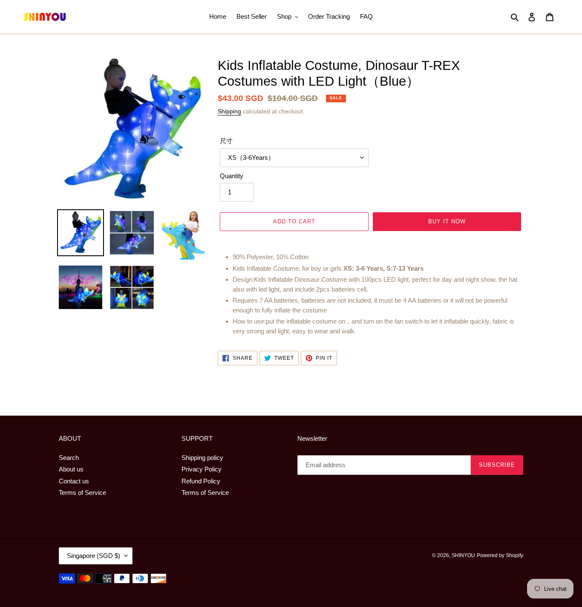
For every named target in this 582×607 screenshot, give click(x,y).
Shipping (229, 111)
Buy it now (447, 221)
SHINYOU (463, 555)
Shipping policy (202, 457)
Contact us (74, 481)
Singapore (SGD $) (93, 555)
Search (69, 457)
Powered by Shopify (500, 555)
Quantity (231, 175)
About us (71, 469)
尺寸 (226, 141)
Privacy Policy (202, 469)
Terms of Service (82, 492)
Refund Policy (201, 481)
